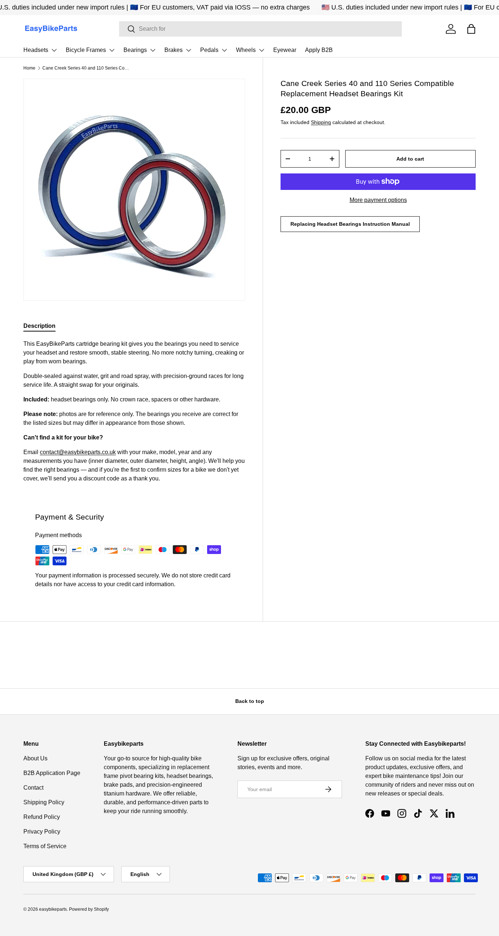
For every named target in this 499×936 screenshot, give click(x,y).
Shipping (321, 122)
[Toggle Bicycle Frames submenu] (111, 50)
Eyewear (284, 50)
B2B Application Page (51, 773)
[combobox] (260, 29)
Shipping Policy (43, 802)
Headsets (35, 50)
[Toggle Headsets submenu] (54, 50)
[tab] (39, 326)
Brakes (173, 50)
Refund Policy (41, 817)
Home (29, 68)
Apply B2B (319, 50)
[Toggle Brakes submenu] (188, 50)
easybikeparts (53, 909)
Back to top (249, 701)
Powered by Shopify (89, 909)
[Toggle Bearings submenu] (152, 50)
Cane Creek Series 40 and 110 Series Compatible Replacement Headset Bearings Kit (86, 68)
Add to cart (410, 159)
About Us (35, 758)
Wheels (246, 50)
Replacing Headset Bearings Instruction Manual (350, 224)
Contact (33, 788)
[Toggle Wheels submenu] (261, 50)
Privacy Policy (41, 831)
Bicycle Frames (86, 50)
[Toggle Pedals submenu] (224, 50)
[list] (134, 189)
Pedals (209, 50)
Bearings (135, 50)
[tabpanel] (134, 411)
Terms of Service (44, 846)
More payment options (378, 200)
